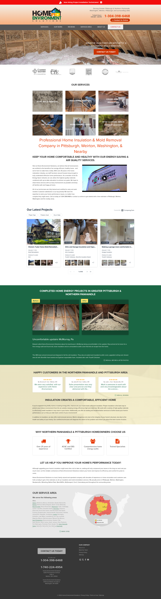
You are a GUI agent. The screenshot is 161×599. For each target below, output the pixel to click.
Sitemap (81, 555)
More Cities (65, 531)
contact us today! (52, 551)
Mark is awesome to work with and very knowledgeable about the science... (113, 386)
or (120, 20)
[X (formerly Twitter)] (83, 560)
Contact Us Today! (107, 56)
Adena (34, 503)
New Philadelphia (37, 520)
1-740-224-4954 (51, 567)
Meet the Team (83, 550)
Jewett (55, 514)
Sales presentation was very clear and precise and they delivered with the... (80, 386)
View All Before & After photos (117, 360)
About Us (82, 548)
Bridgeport (55, 506)
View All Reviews (122, 395)
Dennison (56, 508)
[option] (80, 47)
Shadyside (59, 526)
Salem (34, 526)
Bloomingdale (36, 506)
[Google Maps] (80, 560)
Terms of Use (94, 595)
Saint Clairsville (63, 524)
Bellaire (35, 504)
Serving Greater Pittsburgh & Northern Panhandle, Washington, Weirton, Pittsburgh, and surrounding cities (110, 10)
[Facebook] (85, 560)
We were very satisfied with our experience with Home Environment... (47, 386)
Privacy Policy (83, 552)
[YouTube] (88, 560)
